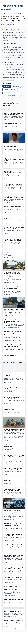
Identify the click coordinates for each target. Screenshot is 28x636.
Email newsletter (16, 86)
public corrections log (17, 22)
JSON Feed (5, 89)
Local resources (6, 92)
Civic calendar (14, 89)
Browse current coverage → (8, 24)
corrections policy (5, 96)
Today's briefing (6, 86)
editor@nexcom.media (12, 95)
